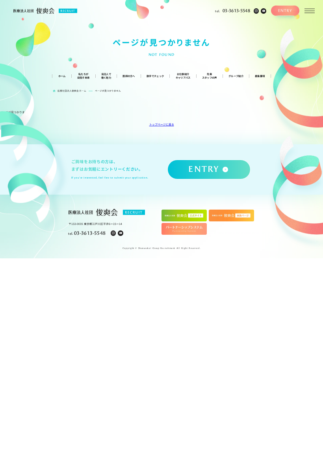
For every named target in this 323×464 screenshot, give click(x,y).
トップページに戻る (161, 124)
